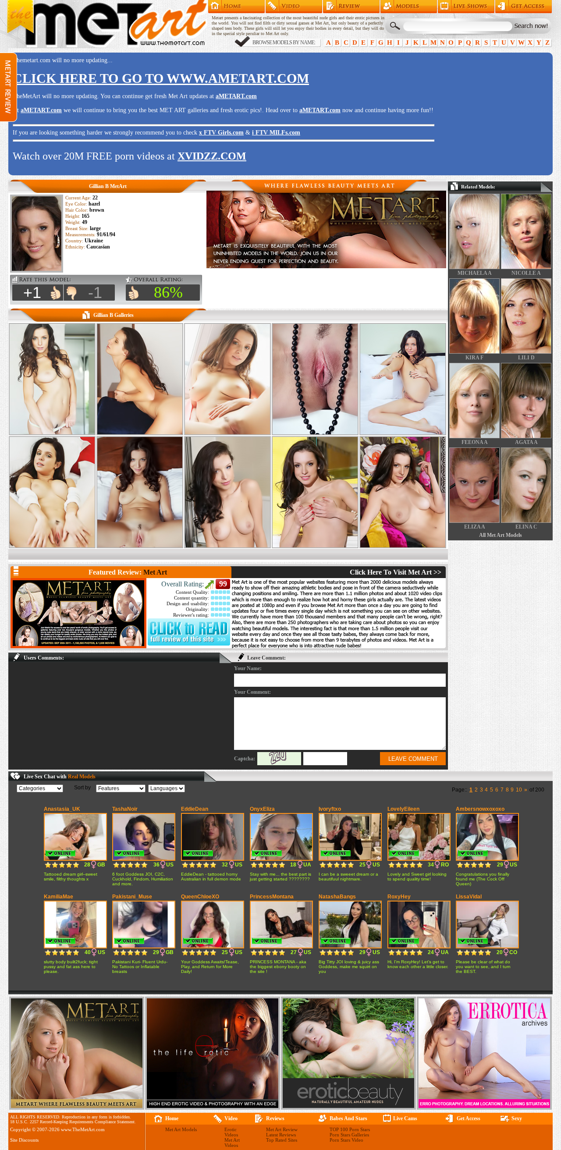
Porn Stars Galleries (349, 1134)
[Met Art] (78, 613)
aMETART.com (236, 96)
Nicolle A (526, 273)
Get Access (523, 6)
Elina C (526, 527)
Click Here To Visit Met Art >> (395, 572)
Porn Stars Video (346, 1140)
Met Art (155, 572)
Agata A (526, 442)
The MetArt (106, 24)
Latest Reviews (281, 1134)
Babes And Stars (348, 1118)
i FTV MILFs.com (276, 132)
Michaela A (475, 273)
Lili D (526, 358)
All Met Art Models (500, 535)
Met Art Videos (232, 1142)
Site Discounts (24, 1140)
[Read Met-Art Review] (189, 644)
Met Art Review (351, 6)
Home (236, 6)
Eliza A (474, 527)
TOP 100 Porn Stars (350, 1129)
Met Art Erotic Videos (294, 6)
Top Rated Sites (281, 1140)
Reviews (275, 1118)
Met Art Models (408, 6)
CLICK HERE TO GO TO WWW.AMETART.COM (161, 78)
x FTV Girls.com (221, 132)
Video (231, 1118)
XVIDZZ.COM (212, 156)
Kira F (474, 358)
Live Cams (405, 1118)
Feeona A (475, 442)
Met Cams (466, 6)
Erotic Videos (231, 1132)
